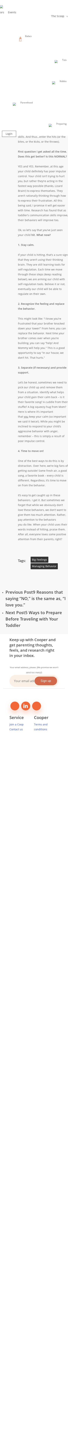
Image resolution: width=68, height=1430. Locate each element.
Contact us (16, 729)
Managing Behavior (44, 566)
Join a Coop (16, 724)
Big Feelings (39, 559)
